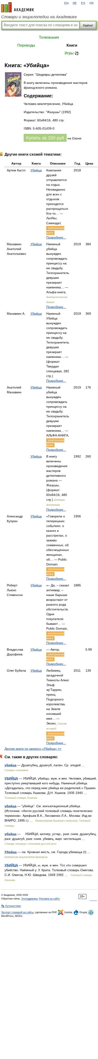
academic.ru (17, 7)
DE (75, 3)
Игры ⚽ (72, 53)
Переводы (26, 45)
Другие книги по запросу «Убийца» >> (33, 748)
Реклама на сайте (49, 898)
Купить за (45, 137)
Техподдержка (29, 898)
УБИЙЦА (11, 778)
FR (91, 3)
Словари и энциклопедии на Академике (39, 17)
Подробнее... (56, 237)
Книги (72, 45)
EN (66, 3)
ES (83, 3)
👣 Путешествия (11, 906)
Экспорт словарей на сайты (17, 912)
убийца (10, 765)
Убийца (36, 170)
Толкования (49, 37)
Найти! (88, 25)
